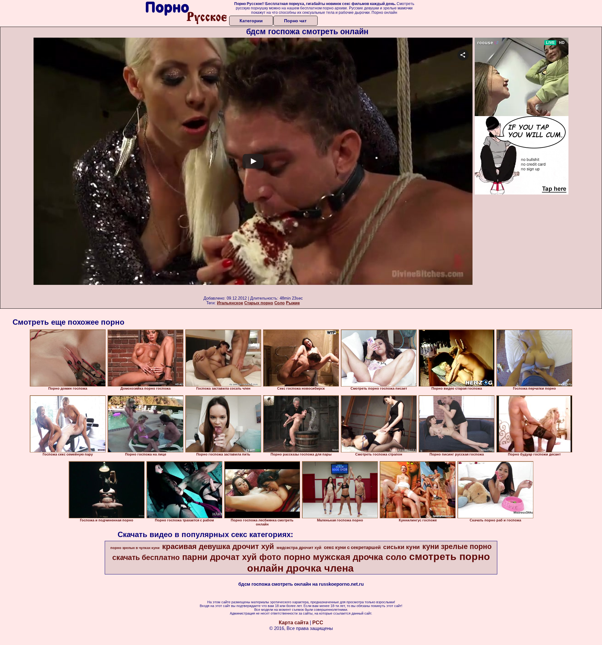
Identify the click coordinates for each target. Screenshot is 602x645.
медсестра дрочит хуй (299, 547)
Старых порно (258, 303)
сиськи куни (401, 547)
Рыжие (293, 303)
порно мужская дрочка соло (345, 557)
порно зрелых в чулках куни (135, 548)
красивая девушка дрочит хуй (218, 546)
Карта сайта (294, 622)
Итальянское (230, 303)
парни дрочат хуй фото (231, 557)
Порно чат (295, 20)
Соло (279, 303)
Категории (251, 20)
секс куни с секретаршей (352, 547)
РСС (317, 622)
